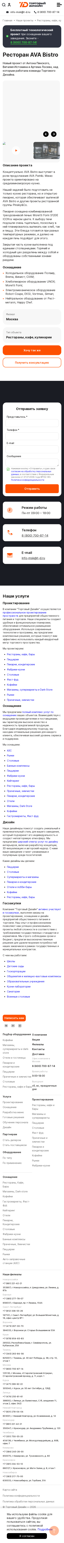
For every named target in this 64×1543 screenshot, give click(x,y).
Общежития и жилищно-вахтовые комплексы (34, 976)
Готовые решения (13, 1117)
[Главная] (32, 4)
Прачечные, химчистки (20, 699)
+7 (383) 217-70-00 (13, 1476)
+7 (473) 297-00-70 (13, 1326)
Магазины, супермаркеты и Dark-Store (30, 689)
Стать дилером (12, 1140)
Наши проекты (24, 20)
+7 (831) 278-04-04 (13, 1411)
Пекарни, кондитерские (21, 664)
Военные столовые (18, 996)
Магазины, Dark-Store (19, 806)
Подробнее (45, 1529)
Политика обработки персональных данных (28, 1501)
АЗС (9, 750)
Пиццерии (13, 659)
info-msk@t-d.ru (33, 558)
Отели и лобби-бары (19, 887)
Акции (36, 1039)
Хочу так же (32, 350)
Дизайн (7, 1127)
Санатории (13, 991)
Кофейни (12, 684)
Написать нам (14, 1018)
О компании (39, 1034)
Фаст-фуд (12, 679)
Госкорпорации (16, 971)
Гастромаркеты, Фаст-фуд (22, 816)
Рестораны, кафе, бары (21, 654)
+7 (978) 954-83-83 (13, 1338)
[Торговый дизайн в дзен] (20, 1026)
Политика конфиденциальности (27, 480)
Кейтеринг (13, 780)
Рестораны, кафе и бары (17, 1086)
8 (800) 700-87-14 (35, 535)
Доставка (38, 1054)
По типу (7, 1157)
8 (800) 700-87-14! (23, 42)
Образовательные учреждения (25, 981)
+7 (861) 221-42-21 (12, 1283)
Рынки (10, 694)
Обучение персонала (15, 1122)
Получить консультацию (32, 362)
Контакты (38, 1049)
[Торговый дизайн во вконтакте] (6, 1026)
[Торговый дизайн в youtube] (13, 1026)
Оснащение (10, 1107)
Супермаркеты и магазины (23, 876)
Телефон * (13, 429)
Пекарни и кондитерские (21, 881)
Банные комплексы (18, 765)
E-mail (10, 443)
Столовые (13, 674)
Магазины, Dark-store (15, 1191)
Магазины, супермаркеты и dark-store (16, 1049)
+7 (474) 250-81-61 (13, 1396)
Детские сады (15, 966)
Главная (7, 20)
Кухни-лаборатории (19, 986)
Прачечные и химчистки (17, 1076)
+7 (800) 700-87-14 (13, 1369)
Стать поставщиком (15, 1145)
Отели (11, 801)
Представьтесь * (17, 416)
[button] (46, 134)
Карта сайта (10, 1489)
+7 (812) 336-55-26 (13, 1311)
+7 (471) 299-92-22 (13, 1384)
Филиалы (38, 1044)
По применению (12, 1162)
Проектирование (13, 1102)
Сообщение (14, 456)
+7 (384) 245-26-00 (13, 1451)
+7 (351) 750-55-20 (13, 1436)
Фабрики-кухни (16, 669)
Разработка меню (13, 1112)
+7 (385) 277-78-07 (13, 1298)
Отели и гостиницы (14, 1057)
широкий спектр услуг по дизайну (38, 841)
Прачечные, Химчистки (16, 1244)
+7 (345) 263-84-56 (13, 1353)
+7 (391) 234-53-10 (13, 1464)
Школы (11, 961)
